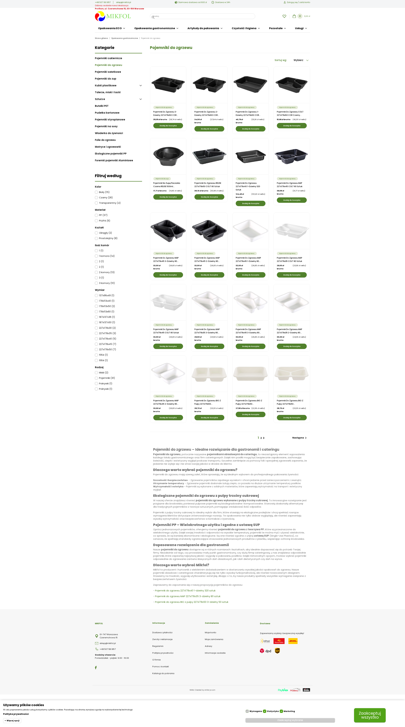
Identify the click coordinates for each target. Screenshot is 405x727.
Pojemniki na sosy (106, 126)
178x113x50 (107, 306)
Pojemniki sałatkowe (108, 72)
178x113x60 (106, 311)
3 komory (107, 283)
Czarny (106, 197)
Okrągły (105, 232)
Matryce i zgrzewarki (108, 146)
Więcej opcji (13, 720)
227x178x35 (107, 333)
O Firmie (156, 659)
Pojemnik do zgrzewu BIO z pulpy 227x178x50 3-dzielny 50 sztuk (191, 602)
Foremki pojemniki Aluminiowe (114, 160)
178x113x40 (107, 300)
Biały (104, 192)
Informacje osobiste (215, 652)
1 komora (107, 256)
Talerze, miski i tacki (108, 92)
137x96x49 (106, 295)
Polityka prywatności (162, 652)
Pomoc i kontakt (160, 666)
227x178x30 (107, 328)
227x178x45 (107, 344)
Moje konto (210, 632)
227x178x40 (107, 338)
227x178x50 (107, 349)
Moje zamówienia (214, 639)
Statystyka (273, 711)
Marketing (289, 711)
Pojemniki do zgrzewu (108, 65)
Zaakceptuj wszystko (370, 715)
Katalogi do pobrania (163, 673)
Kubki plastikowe (105, 85)
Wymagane (255, 711)
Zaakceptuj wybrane (290, 720)
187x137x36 (107, 317)
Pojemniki (107, 378)
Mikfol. (192, 690)
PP (103, 215)
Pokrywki (105, 383)
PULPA (104, 220)
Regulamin (157, 646)
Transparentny (110, 203)
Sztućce (100, 99)
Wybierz (299, 60)
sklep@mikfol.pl (123, 2)
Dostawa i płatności (162, 632)
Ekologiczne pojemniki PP (111, 153)
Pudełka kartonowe (107, 112)
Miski (103, 372)
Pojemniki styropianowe (110, 119)
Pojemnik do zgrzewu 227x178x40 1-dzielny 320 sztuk (248, 186)
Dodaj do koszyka (168, 125)
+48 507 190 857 (103, 2)
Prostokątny (108, 238)
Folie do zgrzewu (105, 140)
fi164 (103, 354)
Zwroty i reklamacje (162, 639)
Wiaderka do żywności (109, 133)
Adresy (208, 646)
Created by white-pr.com (205, 690)
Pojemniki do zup (105, 78)
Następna (300, 438)
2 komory (107, 272)
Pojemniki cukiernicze (108, 58)
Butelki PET (102, 106)
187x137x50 (107, 322)
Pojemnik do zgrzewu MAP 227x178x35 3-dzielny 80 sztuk (187, 596)
